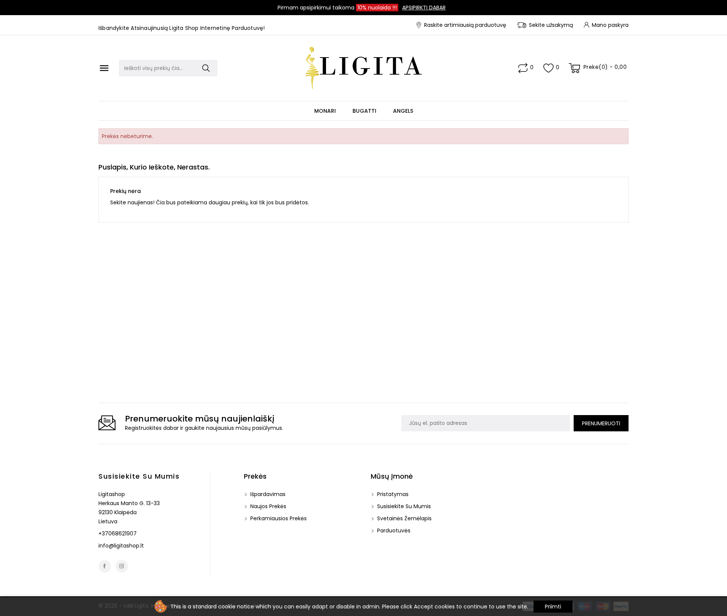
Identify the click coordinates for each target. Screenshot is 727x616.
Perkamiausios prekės (278, 518)
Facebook (104, 566)
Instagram (121, 566)
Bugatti (364, 111)
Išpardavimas (267, 494)
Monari (325, 111)
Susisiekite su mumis (138, 476)
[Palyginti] (523, 68)
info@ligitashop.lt (121, 545)
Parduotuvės (393, 530)
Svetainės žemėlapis (404, 518)
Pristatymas (392, 494)
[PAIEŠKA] (206, 68)
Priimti (553, 606)
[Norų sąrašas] (548, 68)
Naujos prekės (267, 506)
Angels (403, 111)
